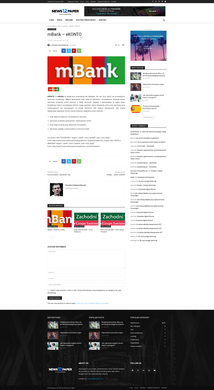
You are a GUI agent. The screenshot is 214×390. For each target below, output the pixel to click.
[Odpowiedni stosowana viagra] (135, 87)
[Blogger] (132, 370)
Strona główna (52, 26)
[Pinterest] (74, 51)
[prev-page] (48, 237)
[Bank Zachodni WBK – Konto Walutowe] (86, 218)
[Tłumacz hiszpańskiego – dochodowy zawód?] (135, 109)
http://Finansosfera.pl (71, 188)
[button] (164, 20)
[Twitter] (159, 1)
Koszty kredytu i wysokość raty (58, 175)
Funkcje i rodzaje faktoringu (146, 185)
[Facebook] (153, 1)
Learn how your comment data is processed (92, 303)
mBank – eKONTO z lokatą (56, 230)
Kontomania (134, 132)
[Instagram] (156, 1)
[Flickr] (143, 370)
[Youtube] (165, 1)
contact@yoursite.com (95, 379)
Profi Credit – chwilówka (145, 146)
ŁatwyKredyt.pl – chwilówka (146, 163)
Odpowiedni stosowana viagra (153, 84)
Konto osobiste (63, 26)
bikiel (132, 177)
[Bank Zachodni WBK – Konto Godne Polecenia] (113, 218)
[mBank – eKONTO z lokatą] (59, 218)
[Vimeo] (162, 1)
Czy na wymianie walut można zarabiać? (151, 142)
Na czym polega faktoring (147, 181)
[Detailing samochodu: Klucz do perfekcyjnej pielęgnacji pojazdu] (135, 76)
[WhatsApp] (79, 51)
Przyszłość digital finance (147, 189)
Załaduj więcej (147, 117)
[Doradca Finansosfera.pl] (48, 45)
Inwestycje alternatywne (145, 177)
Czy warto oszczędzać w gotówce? (147, 138)
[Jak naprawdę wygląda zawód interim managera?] (135, 98)
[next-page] (52, 237)
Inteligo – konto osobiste (116, 175)
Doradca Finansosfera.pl (60, 45)
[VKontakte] (154, 370)
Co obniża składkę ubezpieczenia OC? (148, 224)
